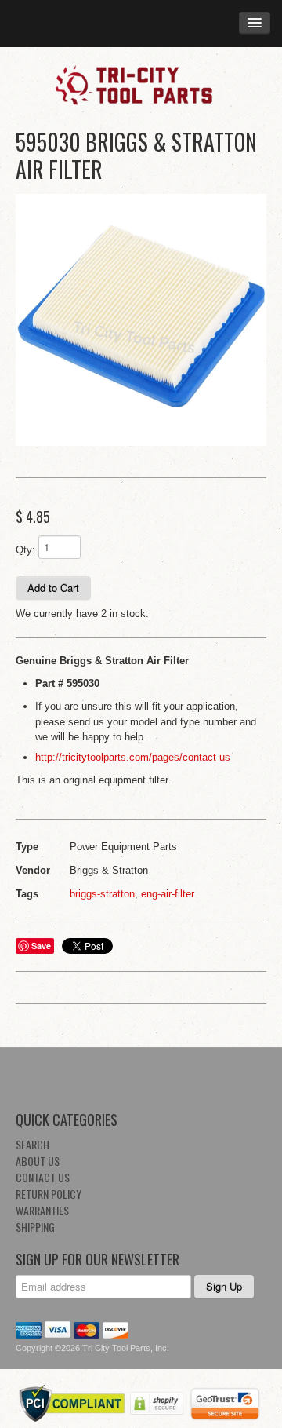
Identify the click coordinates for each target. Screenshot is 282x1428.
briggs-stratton (102, 894)
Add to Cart (53, 587)
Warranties (42, 1210)
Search (32, 1144)
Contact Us (43, 1177)
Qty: (25, 550)
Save (41, 945)
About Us (38, 1160)
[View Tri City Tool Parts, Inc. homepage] (141, 84)
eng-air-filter (167, 894)
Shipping (35, 1226)
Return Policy (48, 1193)
